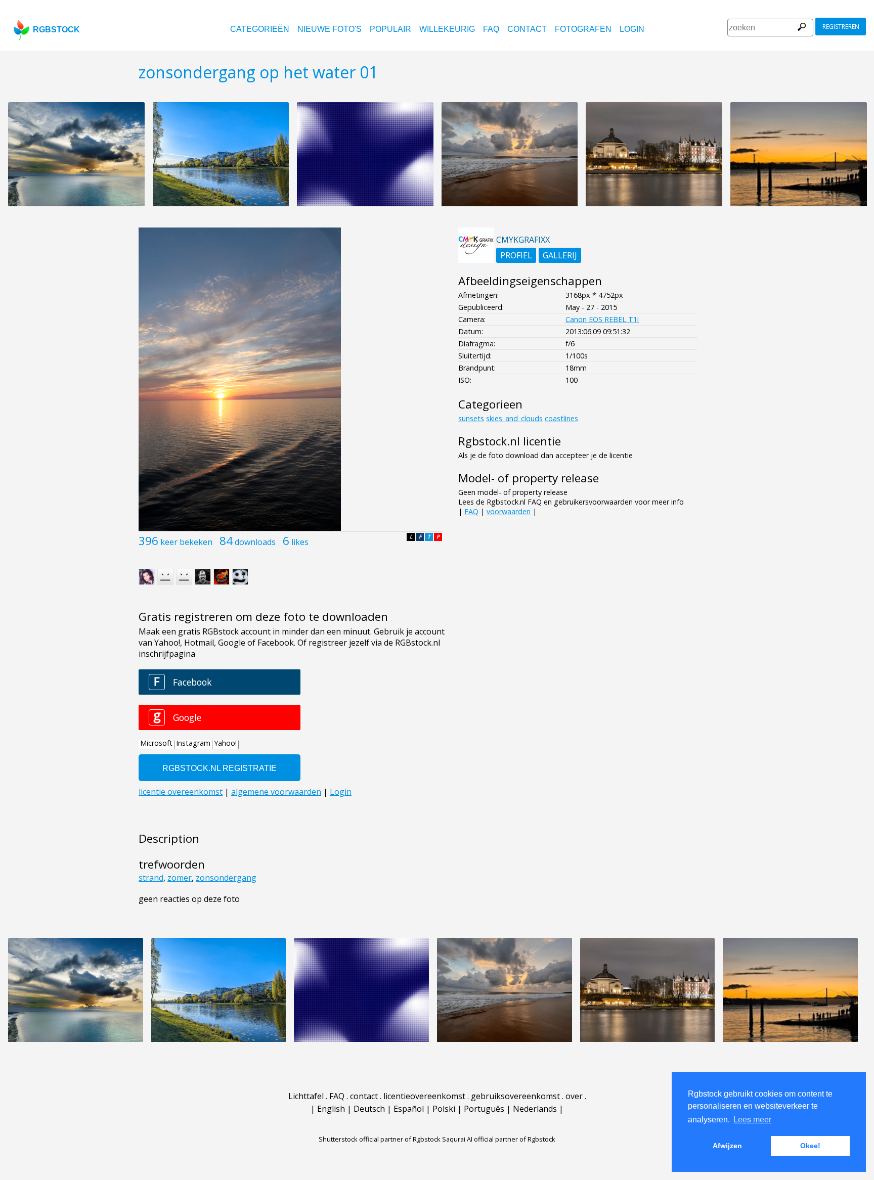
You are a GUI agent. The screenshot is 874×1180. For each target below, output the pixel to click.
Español (409, 1108)
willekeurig (447, 29)
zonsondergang (226, 877)
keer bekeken (186, 542)
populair (390, 29)
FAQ (491, 29)
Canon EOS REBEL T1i (602, 319)
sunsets (471, 418)
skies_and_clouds (514, 418)
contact (527, 29)
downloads (255, 542)
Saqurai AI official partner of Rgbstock (498, 1139)
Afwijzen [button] (727, 1146)
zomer (179, 877)
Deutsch (369, 1108)
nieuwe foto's (329, 29)
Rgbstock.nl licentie (509, 441)
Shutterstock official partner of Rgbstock (380, 1139)
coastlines (561, 418)
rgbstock (56, 29)
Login (632, 29)
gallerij (560, 255)
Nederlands (535, 1108)
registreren (840, 26)
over (574, 1096)
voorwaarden (509, 511)
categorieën (259, 29)
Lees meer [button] (752, 1119)
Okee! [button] (810, 1146)
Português (484, 1108)
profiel (516, 255)
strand (151, 877)
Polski (443, 1108)
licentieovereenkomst (424, 1096)
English (331, 1108)
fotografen (583, 29)
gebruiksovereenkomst (515, 1096)
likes (300, 542)
